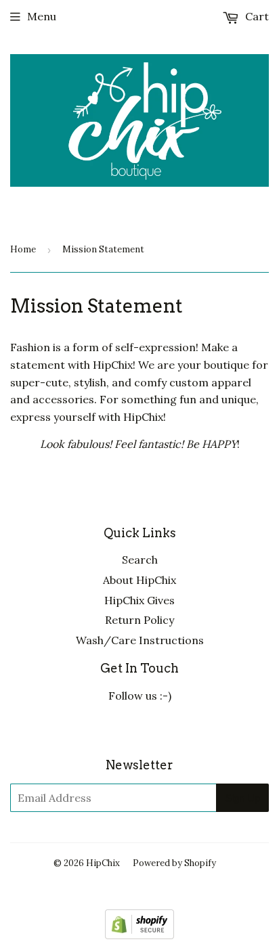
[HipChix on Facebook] (139, 729)
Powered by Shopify (174, 863)
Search (140, 559)
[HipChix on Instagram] (176, 729)
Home (23, 249)
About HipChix (139, 580)
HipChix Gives (139, 600)
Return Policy (139, 620)
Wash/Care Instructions (140, 640)
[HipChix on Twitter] (103, 729)
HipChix (103, 863)
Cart (255, 16)
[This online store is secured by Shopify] (139, 935)
